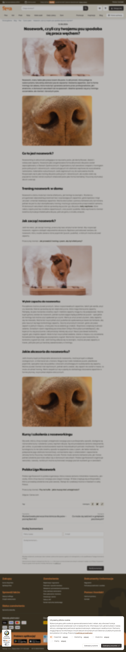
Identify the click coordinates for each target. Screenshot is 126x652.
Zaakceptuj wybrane (91, 646)
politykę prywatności (84, 633)
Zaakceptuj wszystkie (110, 646)
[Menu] (3, 631)
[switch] (7, 644)
